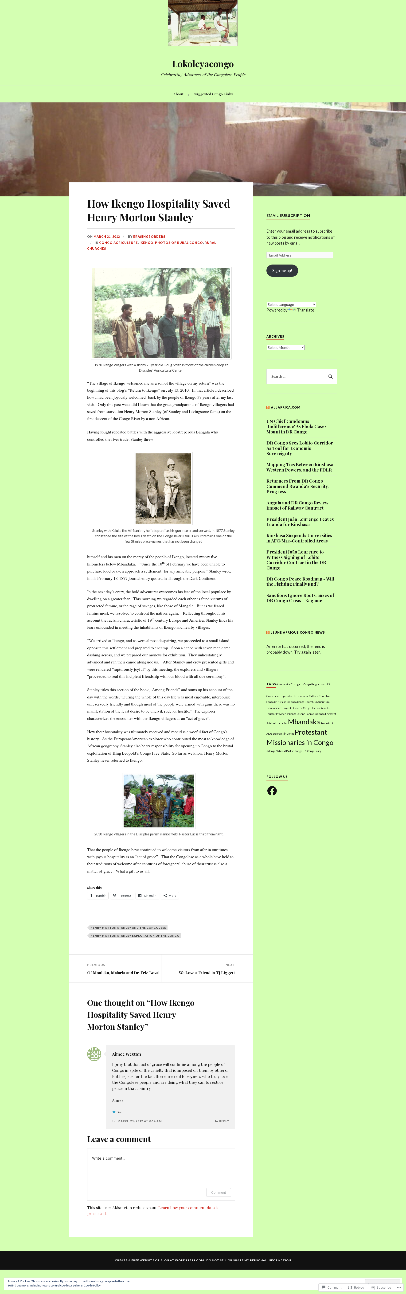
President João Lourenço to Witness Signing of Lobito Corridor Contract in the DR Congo (296, 559)
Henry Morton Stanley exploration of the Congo (135, 935)
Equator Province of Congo (281, 713)
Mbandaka (304, 721)
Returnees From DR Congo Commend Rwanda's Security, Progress (297, 486)
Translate (305, 310)
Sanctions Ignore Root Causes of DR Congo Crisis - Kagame (300, 598)
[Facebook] (272, 790)
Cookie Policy (92, 1285)
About (178, 93)
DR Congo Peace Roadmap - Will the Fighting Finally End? (300, 581)
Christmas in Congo (285, 701)
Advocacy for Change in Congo (293, 684)
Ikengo (146, 243)
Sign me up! (282, 270)
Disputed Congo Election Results (310, 707)
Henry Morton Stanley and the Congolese (128, 927)
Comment (218, 1192)
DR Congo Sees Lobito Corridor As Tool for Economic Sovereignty (299, 448)
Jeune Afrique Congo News (298, 632)
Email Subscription (288, 215)
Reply (224, 1121)
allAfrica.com (286, 407)
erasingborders (149, 236)
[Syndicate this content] (268, 407)
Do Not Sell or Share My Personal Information (248, 1260)
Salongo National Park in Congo (284, 750)
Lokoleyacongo (203, 64)
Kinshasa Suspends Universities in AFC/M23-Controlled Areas (299, 538)
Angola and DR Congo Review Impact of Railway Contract (297, 505)
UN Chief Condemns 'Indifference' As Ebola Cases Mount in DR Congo (296, 426)
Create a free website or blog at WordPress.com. (160, 1260)
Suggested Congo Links (213, 93)
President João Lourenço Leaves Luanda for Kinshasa (300, 522)
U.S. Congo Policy (312, 750)
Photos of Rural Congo (179, 243)
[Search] (330, 376)
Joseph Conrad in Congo (310, 713)
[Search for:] (301, 376)
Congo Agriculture (118, 243)
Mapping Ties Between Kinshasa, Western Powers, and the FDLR (300, 467)
